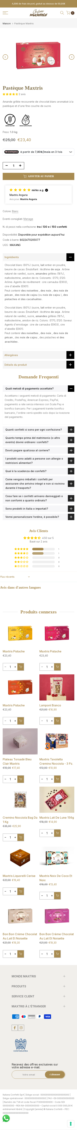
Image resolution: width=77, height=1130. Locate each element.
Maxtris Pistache (14, 651)
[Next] (71, 57)
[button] (11, 94)
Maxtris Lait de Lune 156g (56, 817)
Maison (7, 23)
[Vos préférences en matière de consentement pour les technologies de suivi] (70, 1123)
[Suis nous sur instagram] (21, 1028)
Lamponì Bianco (50, 705)
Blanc (15, 211)
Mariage (28, 218)
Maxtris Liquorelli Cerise (19, 876)
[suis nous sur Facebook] (15, 1028)
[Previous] (5, 57)
